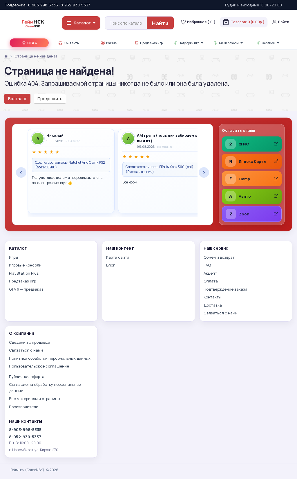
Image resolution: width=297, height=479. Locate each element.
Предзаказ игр (151, 43)
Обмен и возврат (219, 257)
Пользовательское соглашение (39, 366)
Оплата (211, 281)
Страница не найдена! (36, 56)
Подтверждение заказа (225, 289)
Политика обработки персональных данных (49, 358)
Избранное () (201, 21)
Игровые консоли (25, 265)
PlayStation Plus (24, 273)
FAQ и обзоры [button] (229, 43)
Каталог (82, 23)
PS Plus (111, 43)
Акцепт (210, 273)
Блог (110, 265)
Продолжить (49, 98)
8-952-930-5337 (75, 5)
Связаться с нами (221, 313)
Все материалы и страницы (34, 398)
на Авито (73, 141)
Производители (23, 406)
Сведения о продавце (29, 342)
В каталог (17, 98)
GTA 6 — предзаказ (26, 289)
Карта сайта (117, 257)
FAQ (207, 265)
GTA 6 (32, 43)
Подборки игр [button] (189, 43)
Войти (283, 21)
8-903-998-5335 (43, 5)
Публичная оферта (26, 376)
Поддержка (15, 5)
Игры (13, 257)
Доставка (213, 305)
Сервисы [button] (268, 43)
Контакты (71, 43)
